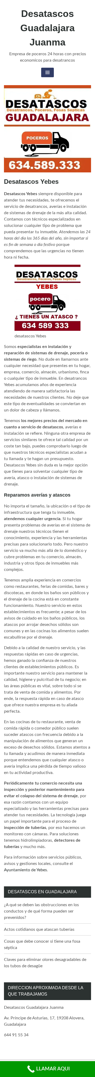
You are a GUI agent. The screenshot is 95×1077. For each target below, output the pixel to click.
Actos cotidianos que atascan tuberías (39, 929)
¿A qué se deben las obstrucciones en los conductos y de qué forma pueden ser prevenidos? (41, 911)
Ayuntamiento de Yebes (25, 870)
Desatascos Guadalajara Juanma (47, 28)
